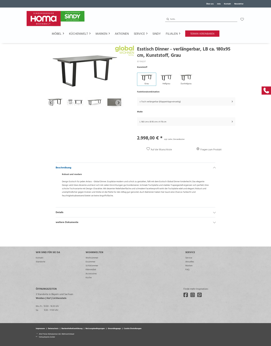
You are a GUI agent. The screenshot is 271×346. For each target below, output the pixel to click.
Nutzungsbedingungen (95, 328)
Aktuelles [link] (189, 261)
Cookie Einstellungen (132, 328)
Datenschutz (53, 328)
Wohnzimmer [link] (92, 257)
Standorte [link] (40, 261)
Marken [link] (189, 265)
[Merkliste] (242, 19)
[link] (266, 90)
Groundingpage (114, 328)
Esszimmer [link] (90, 261)
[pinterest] (199, 295)
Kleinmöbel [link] (91, 269)
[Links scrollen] (51, 103)
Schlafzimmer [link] (92, 265)
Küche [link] (89, 277)
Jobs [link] (219, 3)
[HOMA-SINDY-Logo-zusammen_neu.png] (56, 19)
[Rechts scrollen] (118, 103)
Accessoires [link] (91, 273)
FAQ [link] (187, 269)
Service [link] (188, 257)
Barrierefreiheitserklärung (71, 328)
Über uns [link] (210, 3)
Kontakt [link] (227, 3)
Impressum (40, 328)
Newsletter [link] (238, 3)
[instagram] (192, 295)
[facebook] (185, 295)
